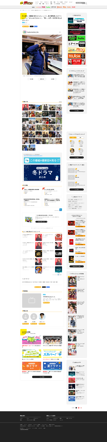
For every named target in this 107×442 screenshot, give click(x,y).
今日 (73, 137)
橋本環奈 (80, 206)
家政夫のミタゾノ (71, 206)
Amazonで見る (80, 226)
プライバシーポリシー (44, 424)
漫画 (51, 3)
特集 (40, 3)
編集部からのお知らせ (52, 424)
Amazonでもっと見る (77, 266)
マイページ (25, 424)
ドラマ (29, 10)
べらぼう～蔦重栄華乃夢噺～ (72, 208)
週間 (80, 137)
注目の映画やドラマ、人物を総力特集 (28, 333)
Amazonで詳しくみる (41, 221)
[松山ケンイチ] (42, 319)
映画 (60, 418)
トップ (36, 3)
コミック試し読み (57, 3)
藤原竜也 (76, 206)
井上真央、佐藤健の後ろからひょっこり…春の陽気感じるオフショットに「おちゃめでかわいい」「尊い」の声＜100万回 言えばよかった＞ (52, 10)
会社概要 (21, 424)
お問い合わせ (30, 424)
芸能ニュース (25, 10)
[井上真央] (33, 319)
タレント (47, 3)
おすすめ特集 (26, 332)
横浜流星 (69, 201)
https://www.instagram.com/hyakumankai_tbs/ (33, 155)
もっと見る (42, 377)
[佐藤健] (25, 319)
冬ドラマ (79, 208)
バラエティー (35, 418)
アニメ (28, 418)
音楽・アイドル (69, 418)
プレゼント (64, 3)
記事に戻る (42, 79)
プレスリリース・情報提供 (36, 424)
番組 (43, 3)
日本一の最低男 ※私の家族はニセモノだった (75, 199)
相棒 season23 (74, 201)
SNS (26, 22)
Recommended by (55, 274)
